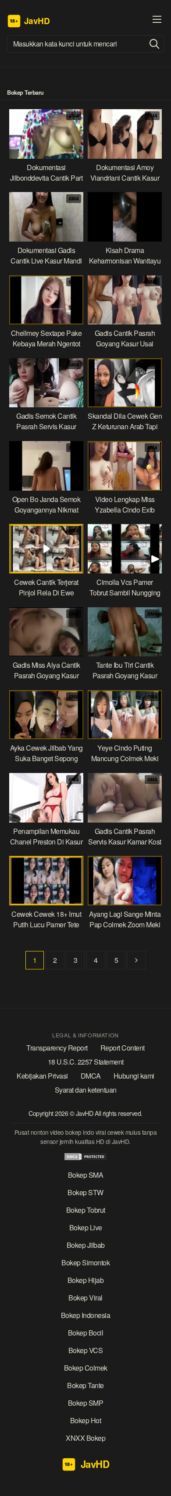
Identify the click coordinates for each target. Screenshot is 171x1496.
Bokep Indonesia (85, 1315)
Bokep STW (85, 1192)
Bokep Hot (85, 1420)
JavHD (85, 1113)
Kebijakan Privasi (42, 1076)
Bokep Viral (85, 1298)
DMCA (91, 1076)
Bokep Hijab (86, 1280)
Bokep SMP (85, 1403)
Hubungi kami (134, 1076)
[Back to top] (157, 1482)
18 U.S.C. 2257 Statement (86, 1062)
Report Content (122, 1048)
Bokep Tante (85, 1385)
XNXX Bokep (85, 1438)
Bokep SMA (85, 1175)
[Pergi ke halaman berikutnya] (136, 960)
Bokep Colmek (85, 1368)
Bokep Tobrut (85, 1210)
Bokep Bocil (85, 1333)
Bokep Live (85, 1227)
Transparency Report (57, 1048)
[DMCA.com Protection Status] (85, 1158)
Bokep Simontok (85, 1262)
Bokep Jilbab (86, 1245)
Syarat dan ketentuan (86, 1090)
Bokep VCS (85, 1350)
